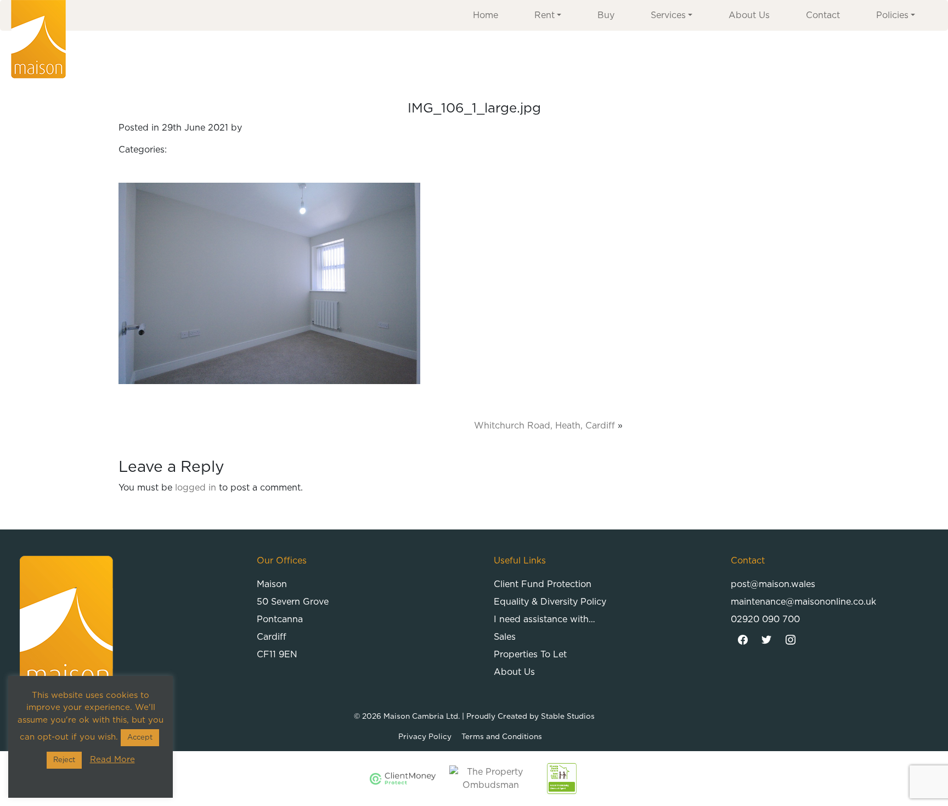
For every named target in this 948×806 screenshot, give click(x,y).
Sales (505, 637)
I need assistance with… (544, 619)
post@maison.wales (773, 584)
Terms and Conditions (501, 737)
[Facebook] (743, 640)
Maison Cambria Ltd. (421, 716)
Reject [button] (64, 760)
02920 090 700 (765, 619)
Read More (112, 760)
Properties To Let (530, 654)
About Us (749, 15)
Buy (605, 15)
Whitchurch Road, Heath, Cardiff (544, 425)
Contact (823, 15)
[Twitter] (767, 640)
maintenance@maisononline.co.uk (803, 602)
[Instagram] (790, 640)
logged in (195, 487)
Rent (544, 15)
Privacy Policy (425, 737)
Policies (892, 15)
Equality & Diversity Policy (550, 602)
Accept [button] (140, 737)
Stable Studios (568, 716)
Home (485, 15)
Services (668, 15)
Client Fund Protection (542, 584)
